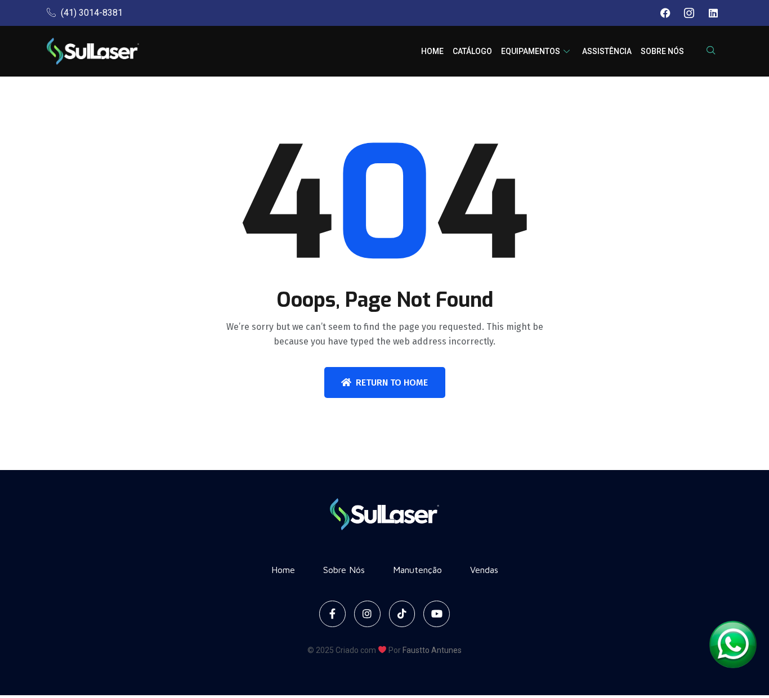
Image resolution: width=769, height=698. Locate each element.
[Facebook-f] (332, 614)
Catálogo (472, 51)
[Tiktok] (402, 614)
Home (432, 51)
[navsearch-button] (711, 51)
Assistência (607, 51)
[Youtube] (436, 614)
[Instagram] (367, 614)
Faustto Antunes (432, 650)
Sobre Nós (662, 51)
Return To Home (392, 382)
